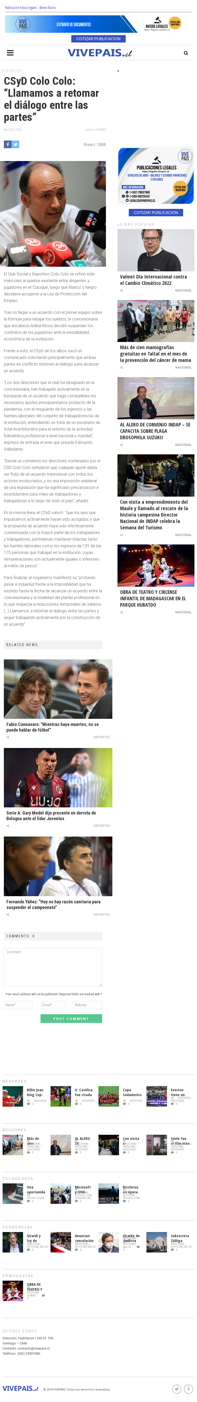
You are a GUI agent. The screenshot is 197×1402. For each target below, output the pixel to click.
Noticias (129, 1195)
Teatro (31, 1295)
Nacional (183, 290)
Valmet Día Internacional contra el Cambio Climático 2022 (153, 279)
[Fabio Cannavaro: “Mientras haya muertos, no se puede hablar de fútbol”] (58, 689)
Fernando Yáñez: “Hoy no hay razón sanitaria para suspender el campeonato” (53, 904)
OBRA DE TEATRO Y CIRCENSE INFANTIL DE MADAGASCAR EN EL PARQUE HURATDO (153, 598)
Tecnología (35, 1198)
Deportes (12, 71)
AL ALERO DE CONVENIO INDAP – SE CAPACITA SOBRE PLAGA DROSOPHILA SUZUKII (155, 431)
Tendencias (83, 1198)
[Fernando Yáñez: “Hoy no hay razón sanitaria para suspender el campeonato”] (58, 866)
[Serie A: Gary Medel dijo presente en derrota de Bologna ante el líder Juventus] (58, 777)
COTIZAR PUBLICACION (98, 39)
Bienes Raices (48, 7)
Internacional (181, 1143)
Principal (33, 1146)
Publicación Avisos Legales (21, 7)
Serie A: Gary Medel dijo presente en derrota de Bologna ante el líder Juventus (51, 815)
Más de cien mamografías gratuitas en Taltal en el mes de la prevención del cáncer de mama (155, 353)
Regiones (33, 1149)
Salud (44, 1246)
